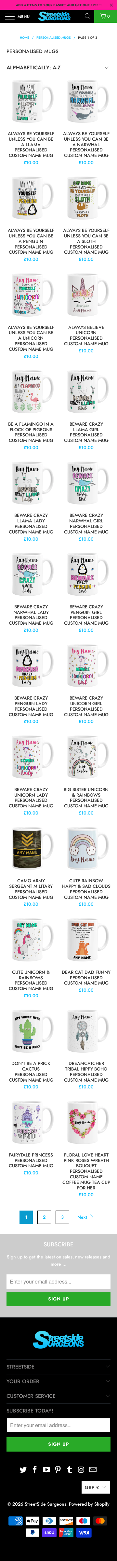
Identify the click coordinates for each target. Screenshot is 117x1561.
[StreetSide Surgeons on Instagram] (81, 1470)
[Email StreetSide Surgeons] (93, 1470)
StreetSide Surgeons (45, 1504)
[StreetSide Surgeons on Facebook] (35, 1470)
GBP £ (92, 1487)
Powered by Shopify (89, 1504)
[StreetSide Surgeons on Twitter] (23, 1470)
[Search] (88, 16)
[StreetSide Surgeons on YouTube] (46, 1470)
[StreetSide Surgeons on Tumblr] (70, 1470)
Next (82, 1217)
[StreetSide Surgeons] (58, 16)
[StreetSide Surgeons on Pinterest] (58, 1470)
